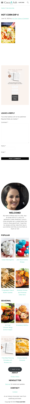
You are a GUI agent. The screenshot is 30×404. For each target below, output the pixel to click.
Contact (15, 392)
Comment (4, 122)
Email (3, 152)
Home (3, 8)
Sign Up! (7, 384)
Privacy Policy (15, 376)
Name (3, 146)
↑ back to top (15, 369)
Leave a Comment (23, 18)
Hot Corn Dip (10, 8)
